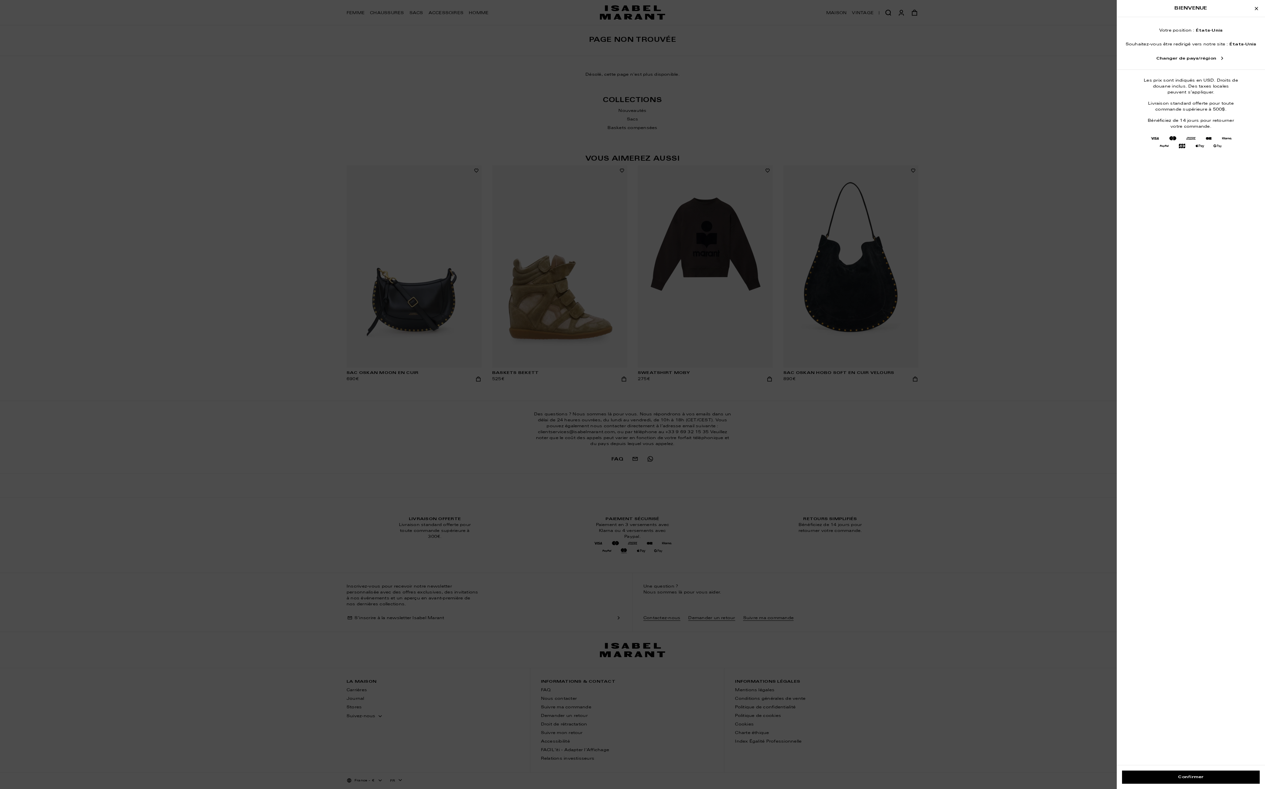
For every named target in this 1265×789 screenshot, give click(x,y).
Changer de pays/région (1186, 59)
